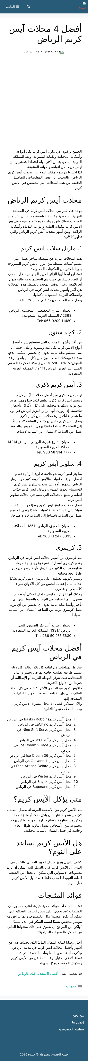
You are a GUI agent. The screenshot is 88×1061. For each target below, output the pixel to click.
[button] (28, 6)
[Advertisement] (44, 105)
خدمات (71, 986)
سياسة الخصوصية (71, 1029)
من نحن (78, 1015)
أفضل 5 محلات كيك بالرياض (38, 974)
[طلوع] (81, 6)
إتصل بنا (78, 1022)
